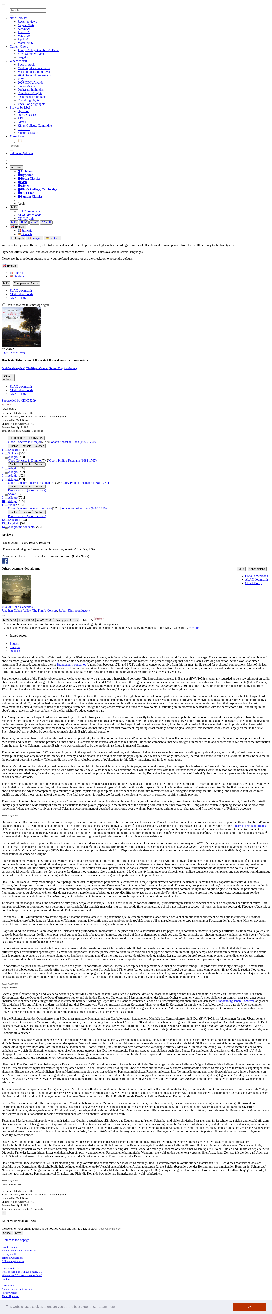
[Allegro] (14, 449)
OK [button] (250, 1306)
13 (3, 523)
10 (3, 501)
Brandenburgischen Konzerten (235, 1001)
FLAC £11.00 (26, 620)
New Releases (18, 18)
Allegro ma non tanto (21, 527)
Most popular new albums (34, 68)
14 (3, 527)
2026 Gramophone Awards (35, 75)
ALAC (34, 222)
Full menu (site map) (22, 153)
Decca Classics (27, 114)
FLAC (24, 222)
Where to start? (19, 61)
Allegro (13, 457)
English (19, 238)
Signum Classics (28, 132)
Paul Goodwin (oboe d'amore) (27, 490)
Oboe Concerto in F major (24, 442)
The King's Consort (37, 368)
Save (18, 1232)
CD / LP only (26, 218)
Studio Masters (27, 86)
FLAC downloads (29, 211)
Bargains (23, 57)
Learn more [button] (107, 1306)
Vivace (12, 504)
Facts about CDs (10, 1268)
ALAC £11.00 (44, 620)
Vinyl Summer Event (31, 53)
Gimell (22, 122)
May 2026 (24, 35)
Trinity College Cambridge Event (38, 50)
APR (21, 118)
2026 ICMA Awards (30, 82)
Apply (21, 203)
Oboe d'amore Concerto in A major (30, 508)
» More (194, 627)
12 (3, 519)
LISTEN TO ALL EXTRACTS (26, 438)
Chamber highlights (30, 93)
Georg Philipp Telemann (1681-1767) (73, 460)
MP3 (14, 207)
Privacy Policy (9, 1292)
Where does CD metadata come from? (22, 1275)
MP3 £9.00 (9, 620)
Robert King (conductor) (63, 368)
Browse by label (20, 107)
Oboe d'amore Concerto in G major (30, 482)
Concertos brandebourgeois (248, 825)
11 (3, 504)
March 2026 (25, 43)
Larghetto (14, 523)
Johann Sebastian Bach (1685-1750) (73, 442)
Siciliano (13, 453)
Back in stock (26, 64)
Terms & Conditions (12, 1257)
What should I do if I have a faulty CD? (23, 1271)
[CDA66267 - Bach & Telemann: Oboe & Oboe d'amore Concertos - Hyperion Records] (21, 345)
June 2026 (24, 32)
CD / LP (46, 222)
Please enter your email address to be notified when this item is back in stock (49, 1228)
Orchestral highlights (31, 89)
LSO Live (24, 129)
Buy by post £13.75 (66, 620)
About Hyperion (10, 1296)
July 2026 (24, 28)
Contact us (7, 1278)
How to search (9, 1246)
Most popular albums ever (34, 71)
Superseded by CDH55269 (19, 400)
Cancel (7, 1232)
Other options (257, 568)
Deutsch (26, 234)
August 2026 (26, 25)
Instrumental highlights (32, 96)
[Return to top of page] (16, 1240)
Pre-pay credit (9, 1254)
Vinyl (21, 79)
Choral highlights (28, 100)
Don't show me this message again (28, 305)
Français (26, 230)
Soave (12, 494)
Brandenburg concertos (71, 664)
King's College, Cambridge (35, 125)
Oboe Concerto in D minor (25, 460)
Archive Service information (17, 1289)
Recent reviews (27, 21)
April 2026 (24, 39)
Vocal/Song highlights (31, 104)
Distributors (8, 1285)
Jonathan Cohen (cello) (16, 610)
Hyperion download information (19, 1250)
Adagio (12, 468)
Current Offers (19, 46)
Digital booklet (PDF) (13, 352)
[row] (136, 602)
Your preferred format (26, 283)
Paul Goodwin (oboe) (13, 368)
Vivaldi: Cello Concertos (17, 607)
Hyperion (23, 111)
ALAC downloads (29, 215)
